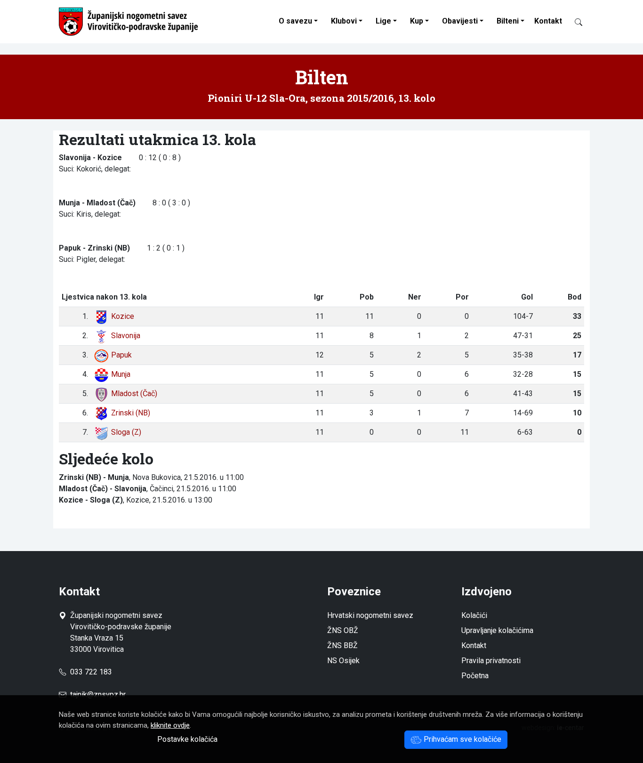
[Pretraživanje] (574, 22)
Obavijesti (460, 20)
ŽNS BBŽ (342, 645)
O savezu (295, 20)
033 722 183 (89, 671)
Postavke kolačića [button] (187, 739)
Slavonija (125, 335)
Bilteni (508, 20)
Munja (120, 374)
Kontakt (548, 20)
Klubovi (344, 20)
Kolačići (474, 615)
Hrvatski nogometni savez (370, 615)
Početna (475, 675)
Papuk (121, 354)
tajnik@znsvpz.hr (98, 694)
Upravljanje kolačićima (497, 630)
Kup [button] (416, 20)
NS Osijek (343, 660)
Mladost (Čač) (134, 393)
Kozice (122, 316)
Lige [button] (383, 20)
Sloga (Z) (126, 432)
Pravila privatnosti (491, 660)
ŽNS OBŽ (342, 630)
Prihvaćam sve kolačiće (461, 739)
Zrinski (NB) (130, 412)
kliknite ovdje (170, 725)
